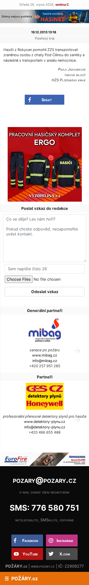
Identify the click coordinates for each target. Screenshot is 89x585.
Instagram (65, 540)
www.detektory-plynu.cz (44, 421)
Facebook (30, 540)
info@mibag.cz (44, 361)
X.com (64, 553)
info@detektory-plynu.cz (44, 427)
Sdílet (47, 99)
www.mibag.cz (44, 355)
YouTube (30, 553)
